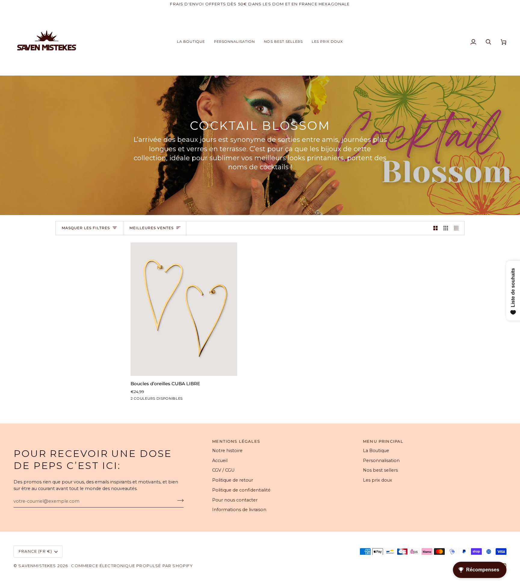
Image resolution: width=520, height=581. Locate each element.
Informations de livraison (239, 509)
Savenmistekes (37, 565)
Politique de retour (232, 480)
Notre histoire (227, 450)
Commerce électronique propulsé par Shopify (132, 565)
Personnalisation (381, 460)
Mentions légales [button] (236, 441)
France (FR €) (35, 551)
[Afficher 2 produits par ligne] (435, 228)
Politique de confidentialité (241, 490)
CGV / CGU (223, 470)
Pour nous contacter (235, 500)
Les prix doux (377, 480)
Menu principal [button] (383, 441)
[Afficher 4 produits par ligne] (458, 228)
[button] (190, 41)
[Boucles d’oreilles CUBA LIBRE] (184, 309)
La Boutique (376, 450)
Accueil (220, 460)
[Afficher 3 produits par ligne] (446, 228)
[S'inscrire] (179, 500)
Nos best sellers (380, 470)
